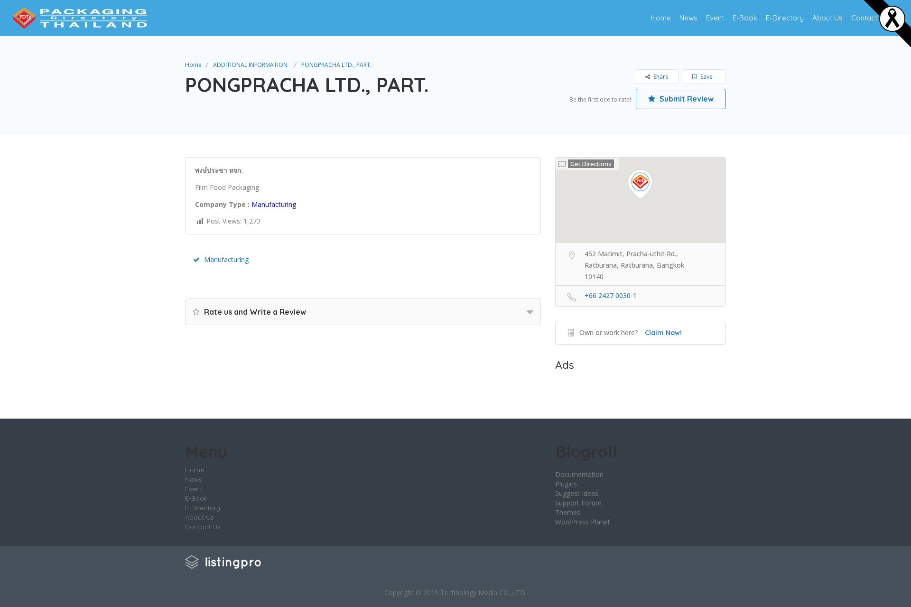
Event (715, 17)
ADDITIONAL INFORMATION (250, 65)
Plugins (566, 483)
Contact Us (869, 17)
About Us (827, 17)
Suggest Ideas (576, 493)
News (688, 17)
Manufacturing (226, 259)
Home (661, 17)
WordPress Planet (582, 521)
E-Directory (785, 17)
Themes (567, 512)
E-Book (745, 17)
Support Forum (578, 502)
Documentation (579, 474)
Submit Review (686, 98)
